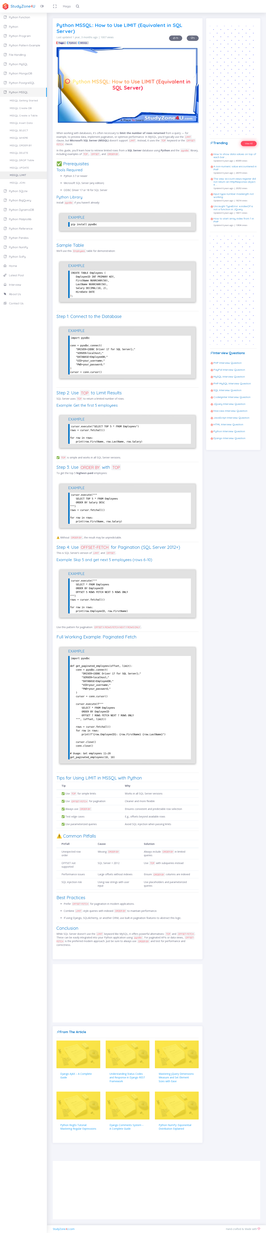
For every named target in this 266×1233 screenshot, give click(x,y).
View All (249, 143)
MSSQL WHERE (19, 137)
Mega (67, 6)
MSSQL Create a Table (23, 115)
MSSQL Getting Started (24, 100)
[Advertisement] (127, 993)
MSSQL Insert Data (21, 123)
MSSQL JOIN (17, 182)
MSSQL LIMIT (18, 175)
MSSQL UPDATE (19, 167)
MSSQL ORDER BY (21, 145)
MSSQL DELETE (19, 152)
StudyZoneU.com (64, 1229)
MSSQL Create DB (21, 108)
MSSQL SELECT (19, 130)
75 (176, 38)
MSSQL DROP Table (22, 160)
